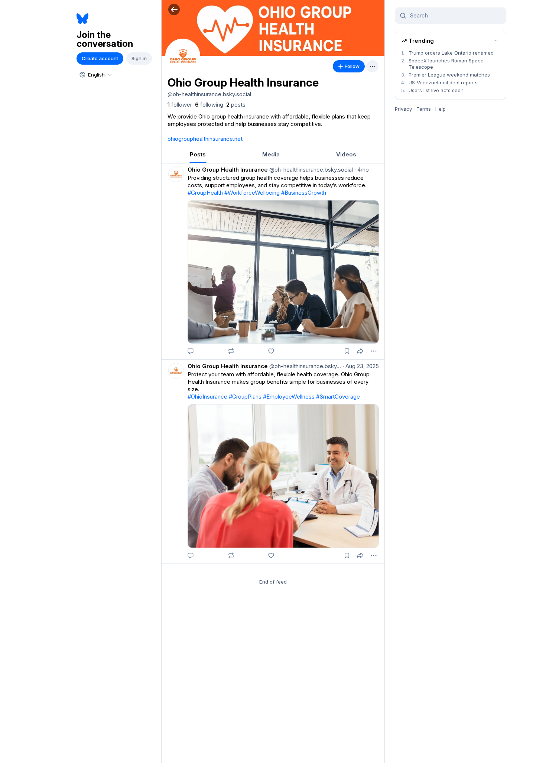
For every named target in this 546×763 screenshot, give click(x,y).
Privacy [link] (403, 109)
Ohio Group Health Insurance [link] (228, 169)
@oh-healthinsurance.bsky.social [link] (310, 169)
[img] (273, 28)
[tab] (198, 154)
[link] (180, 104)
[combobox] (95, 74)
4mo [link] (361, 169)
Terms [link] (423, 109)
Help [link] (440, 109)
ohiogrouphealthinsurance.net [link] (205, 138)
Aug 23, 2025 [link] (360, 366)
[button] (174, 9)
